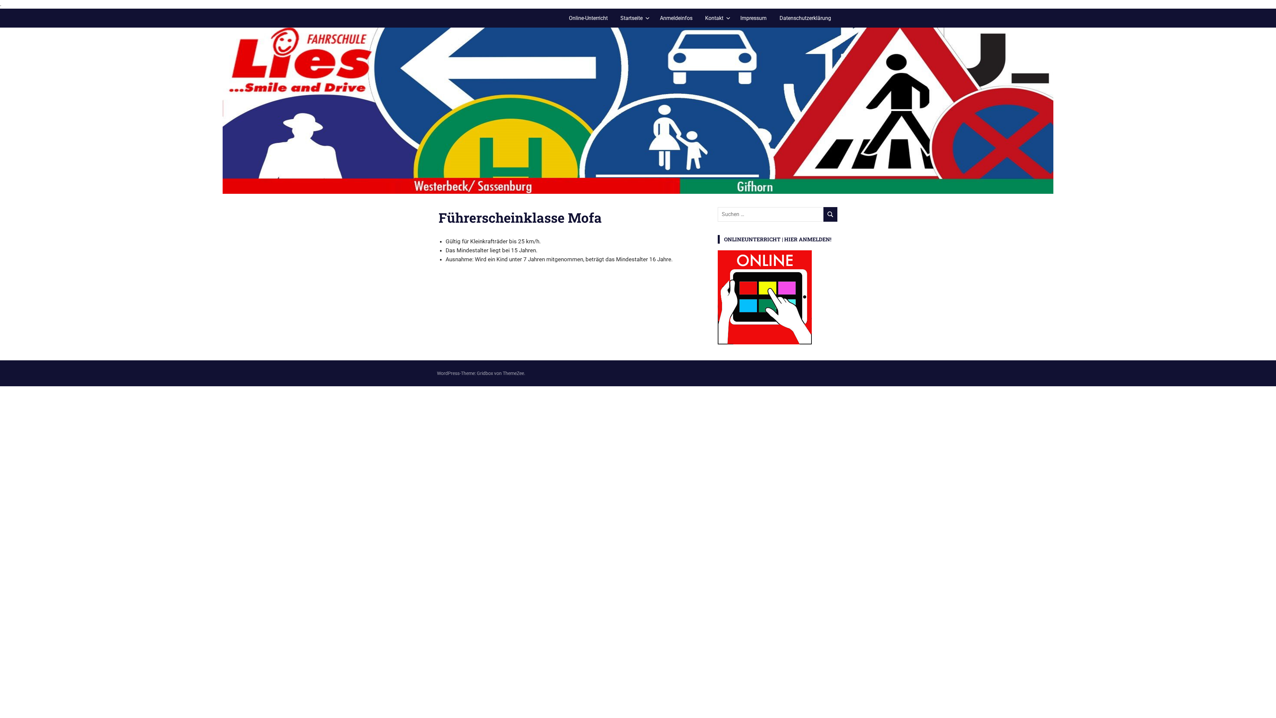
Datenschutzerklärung (805, 18)
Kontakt (714, 18)
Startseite (631, 18)
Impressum (753, 18)
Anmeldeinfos (676, 18)
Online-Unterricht (588, 18)
